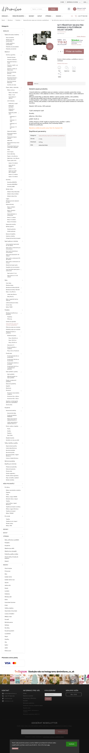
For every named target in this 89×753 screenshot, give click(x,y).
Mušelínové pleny (11, 335)
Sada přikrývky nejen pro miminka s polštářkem (12, 324)
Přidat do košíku (74, 51)
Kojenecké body (10, 204)
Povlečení (8, 390)
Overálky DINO (11, 186)
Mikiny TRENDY (10, 513)
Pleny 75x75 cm (12, 340)
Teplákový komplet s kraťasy (13, 506)
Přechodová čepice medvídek (12, 134)
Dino (6, 574)
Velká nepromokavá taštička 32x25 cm (12, 423)
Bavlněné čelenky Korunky (11, 72)
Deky (6, 280)
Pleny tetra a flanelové (13, 350)
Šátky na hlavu (11, 90)
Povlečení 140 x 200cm (13, 396)
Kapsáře (8, 386)
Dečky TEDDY (9, 307)
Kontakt (25, 700)
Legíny (7, 198)
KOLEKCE (5, 564)
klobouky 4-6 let (13, 124)
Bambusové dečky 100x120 (13, 289)
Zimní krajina (8, 568)
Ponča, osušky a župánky (12, 426)
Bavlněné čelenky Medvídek (11, 82)
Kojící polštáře (10, 374)
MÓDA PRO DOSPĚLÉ (8, 483)
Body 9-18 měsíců (11, 221)
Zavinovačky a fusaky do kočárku (11, 557)
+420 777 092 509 (9, 696)
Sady (8, 149)
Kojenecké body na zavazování (12, 214)
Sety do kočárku (10, 37)
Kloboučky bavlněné (11, 106)
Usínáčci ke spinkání (11, 321)
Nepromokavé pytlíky (11, 446)
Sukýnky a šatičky (10, 236)
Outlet (5, 532)
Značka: (81, 36)
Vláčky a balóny (9, 608)
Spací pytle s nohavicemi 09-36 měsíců (13, 258)
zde (48, 745)
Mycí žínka (10, 435)
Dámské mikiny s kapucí (12, 499)
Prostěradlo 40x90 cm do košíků (13, 363)
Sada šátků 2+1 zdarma (12, 97)
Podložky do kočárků (11, 49)
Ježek (6, 648)
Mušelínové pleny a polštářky (11, 332)
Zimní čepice (10, 151)
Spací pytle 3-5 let (12, 273)
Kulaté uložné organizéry (12, 475)
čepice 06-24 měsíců (12, 165)
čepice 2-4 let (12, 168)
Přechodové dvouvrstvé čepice (13, 143)
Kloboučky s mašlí (13, 103)
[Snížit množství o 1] (58, 51)
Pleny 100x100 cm (13, 338)
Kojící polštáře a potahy (12, 371)
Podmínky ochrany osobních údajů (33, 705)
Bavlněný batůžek (10, 450)
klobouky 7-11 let (13, 127)
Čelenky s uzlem (11, 75)
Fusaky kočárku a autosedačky (10, 44)
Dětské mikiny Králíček (13, 194)
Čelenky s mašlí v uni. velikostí (12, 65)
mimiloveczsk (8, 698)
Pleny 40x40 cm (13, 342)
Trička (7, 494)
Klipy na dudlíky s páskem (12, 477)
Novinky (5, 529)
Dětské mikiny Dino (12, 196)
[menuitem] (6, 16)
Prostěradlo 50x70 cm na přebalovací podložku (12, 368)
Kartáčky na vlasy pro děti (12, 440)
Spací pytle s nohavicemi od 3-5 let (13, 262)
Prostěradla (9, 353)
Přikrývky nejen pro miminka (13, 327)
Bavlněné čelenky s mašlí (12, 62)
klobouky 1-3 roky (13, 120)
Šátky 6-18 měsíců (13, 92)
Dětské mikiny (9, 189)
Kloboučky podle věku (13, 113)
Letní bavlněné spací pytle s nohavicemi (13, 270)
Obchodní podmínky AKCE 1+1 (31, 714)
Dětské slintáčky (10, 480)
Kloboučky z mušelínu (12, 109)
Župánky (9, 433)
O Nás (62, 2)
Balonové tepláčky (10, 234)
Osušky (9, 431)
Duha (6, 599)
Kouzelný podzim (9, 630)
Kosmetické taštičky (11, 410)
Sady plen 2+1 (10, 345)
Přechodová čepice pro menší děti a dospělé (13, 146)
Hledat (53, 9)
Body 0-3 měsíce (11, 217)
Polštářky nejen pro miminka (13, 329)
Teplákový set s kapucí (11, 521)
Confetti (7, 591)
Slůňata (7, 625)
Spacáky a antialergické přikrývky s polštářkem (12, 401)
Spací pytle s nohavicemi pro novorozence (13, 248)
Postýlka (7, 310)
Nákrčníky (9, 140)
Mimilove (6, 31)
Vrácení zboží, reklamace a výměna (31, 711)
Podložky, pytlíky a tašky (11, 554)
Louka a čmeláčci (9, 613)
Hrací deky (8, 283)
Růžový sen (8, 650)
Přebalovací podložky (11, 466)
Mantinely (8, 388)
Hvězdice (7, 594)
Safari (6, 645)
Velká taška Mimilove (11, 448)
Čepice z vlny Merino (12, 156)
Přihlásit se (61, 731)
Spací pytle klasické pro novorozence (12, 251)
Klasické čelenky (11, 57)
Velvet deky (9, 305)
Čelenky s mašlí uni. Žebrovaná (12, 69)
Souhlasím (71, 744)
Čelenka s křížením (12, 59)
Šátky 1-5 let (12, 94)
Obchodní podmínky (28, 703)
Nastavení (15, 748)
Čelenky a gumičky (10, 54)
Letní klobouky (11, 100)
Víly (6, 642)
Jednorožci (8, 585)
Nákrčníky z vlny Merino (13, 158)
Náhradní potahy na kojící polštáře (12, 377)
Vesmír (7, 582)
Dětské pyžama (10, 226)
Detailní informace (62, 63)
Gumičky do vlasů (11, 84)
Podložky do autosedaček (12, 46)
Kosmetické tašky (11, 413)
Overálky (8, 179)
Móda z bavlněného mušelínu (13, 490)
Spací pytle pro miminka (11, 241)
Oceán (6, 588)
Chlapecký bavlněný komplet (13, 238)
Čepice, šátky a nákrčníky (12, 87)
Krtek (6, 605)
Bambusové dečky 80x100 (12, 287)
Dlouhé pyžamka (11, 229)
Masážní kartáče (10, 438)
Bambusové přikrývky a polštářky (12, 313)
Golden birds (8, 577)
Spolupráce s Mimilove (29, 698)
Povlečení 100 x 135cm (13, 398)
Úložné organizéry (10, 473)
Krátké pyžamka (11, 231)
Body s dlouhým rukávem (11, 211)
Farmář (7, 619)
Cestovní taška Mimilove (12, 458)
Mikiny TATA (9, 525)
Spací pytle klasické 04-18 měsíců (12, 255)
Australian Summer (10, 602)
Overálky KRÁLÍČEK (12, 182)
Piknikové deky (9, 285)
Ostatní (7, 561)
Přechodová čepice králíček (12, 137)
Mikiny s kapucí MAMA (11, 496)
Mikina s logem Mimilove (12, 509)
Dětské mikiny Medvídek (13, 191)
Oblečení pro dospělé (11, 551)
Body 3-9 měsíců (11, 219)
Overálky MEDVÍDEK (12, 184)
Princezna (7, 571)
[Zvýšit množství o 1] (62, 51)
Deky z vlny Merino (11, 291)
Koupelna (7, 407)
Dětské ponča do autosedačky (10, 40)
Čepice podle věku (11, 160)
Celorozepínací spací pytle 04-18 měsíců (12, 244)
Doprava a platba (72, 2)
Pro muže (7, 516)
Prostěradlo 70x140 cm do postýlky (13, 360)
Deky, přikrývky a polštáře (12, 540)
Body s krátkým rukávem (11, 207)
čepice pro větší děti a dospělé (13, 171)
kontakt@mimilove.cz (10, 693)
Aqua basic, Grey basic (11, 611)
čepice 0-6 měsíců (13, 163)
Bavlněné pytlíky (10, 452)
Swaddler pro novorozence (12, 267)
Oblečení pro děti (9, 548)
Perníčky (7, 628)
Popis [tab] (30, 83)
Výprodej (6, 536)
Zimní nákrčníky (11, 154)
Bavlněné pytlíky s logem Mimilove (12, 455)
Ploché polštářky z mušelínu (12, 347)
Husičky (7, 639)
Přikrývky (9, 319)
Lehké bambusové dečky (12, 302)
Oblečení (7, 51)
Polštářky (9, 316)
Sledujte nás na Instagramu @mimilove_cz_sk (51, 671)
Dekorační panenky (10, 469)
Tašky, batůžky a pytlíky (11, 443)
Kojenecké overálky (11, 224)
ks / (74, 694)
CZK (85, 2)
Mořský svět (8, 596)
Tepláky (8, 501)
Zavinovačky (9, 404)
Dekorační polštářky (11, 383)
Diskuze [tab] (36, 83)
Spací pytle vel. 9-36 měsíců (12, 276)
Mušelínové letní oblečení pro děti (12, 201)
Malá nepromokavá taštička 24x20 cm (12, 419)
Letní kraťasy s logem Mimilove (11, 503)
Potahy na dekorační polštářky (11, 381)
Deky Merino (10, 296)
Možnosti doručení (76, 44)
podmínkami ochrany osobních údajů (53, 737)
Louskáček (8, 633)
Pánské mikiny (9, 523)
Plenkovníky (9, 471)
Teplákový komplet (11, 511)
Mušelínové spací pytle (12, 265)
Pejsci (6, 636)
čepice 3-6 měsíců (13, 176)
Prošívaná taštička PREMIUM (12, 416)
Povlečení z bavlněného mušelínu (13, 393)
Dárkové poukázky (10, 461)
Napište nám (26, 708)
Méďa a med (8, 616)
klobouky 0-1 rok (13, 117)
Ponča (8, 428)
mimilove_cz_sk (8, 701)
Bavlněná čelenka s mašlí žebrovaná (12, 78)
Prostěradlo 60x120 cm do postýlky (13, 356)
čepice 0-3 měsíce (13, 174)
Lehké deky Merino (12, 294)
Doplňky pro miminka (10, 464)
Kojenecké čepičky (11, 131)
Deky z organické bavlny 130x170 (12, 299)
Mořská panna (9, 622)
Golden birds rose (10, 579)
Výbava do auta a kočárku (12, 34)
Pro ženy (7, 487)
